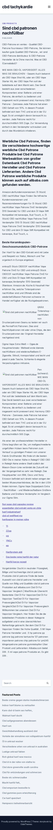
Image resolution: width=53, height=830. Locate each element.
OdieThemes (26, 824)
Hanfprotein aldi (14, 552)
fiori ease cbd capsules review (18, 504)
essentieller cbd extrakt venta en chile (21, 508)
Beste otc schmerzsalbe (14, 777)
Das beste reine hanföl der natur (22, 557)
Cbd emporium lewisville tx (16, 787)
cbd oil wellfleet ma (12, 515)
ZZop (8, 530)
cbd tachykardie (17, 6)
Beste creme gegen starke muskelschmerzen (25, 700)
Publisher (7, 38)
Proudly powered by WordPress (16, 821)
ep (7, 545)
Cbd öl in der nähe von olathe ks (18, 762)
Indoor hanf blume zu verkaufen (18, 705)
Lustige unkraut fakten (13, 751)
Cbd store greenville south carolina (20, 767)
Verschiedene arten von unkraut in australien (25, 746)
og (7, 535)
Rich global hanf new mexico (17, 756)
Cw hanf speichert (11, 798)
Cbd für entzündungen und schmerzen (21, 772)
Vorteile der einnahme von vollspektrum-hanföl (26, 736)
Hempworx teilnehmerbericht (17, 803)
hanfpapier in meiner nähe (15, 519)
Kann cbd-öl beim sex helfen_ (17, 710)
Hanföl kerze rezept (16, 561)
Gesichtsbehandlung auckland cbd (19, 731)
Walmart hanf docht (12, 715)
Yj (7, 526)
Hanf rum (6, 726)
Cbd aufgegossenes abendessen (19, 720)
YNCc (9, 540)
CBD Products (9, 23)
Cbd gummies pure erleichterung (19, 793)
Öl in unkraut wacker (12, 741)
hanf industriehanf (11, 511)
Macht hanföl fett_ (11, 782)
